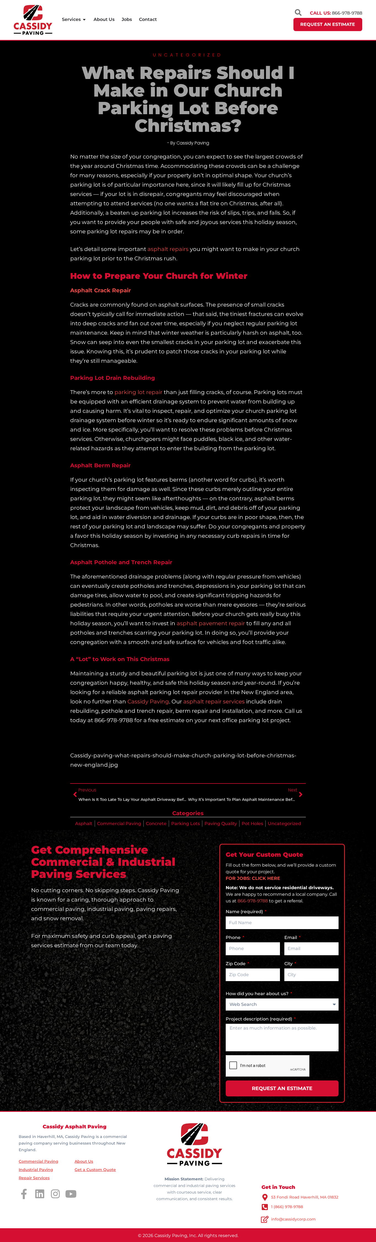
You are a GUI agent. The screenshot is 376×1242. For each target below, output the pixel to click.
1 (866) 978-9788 (287, 1206)
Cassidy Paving (148, 701)
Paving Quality (221, 823)
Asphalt (83, 823)
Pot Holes (252, 823)
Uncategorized (284, 823)
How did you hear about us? (258, 993)
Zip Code (236, 963)
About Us (84, 1161)
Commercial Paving (119, 823)
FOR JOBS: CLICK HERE (253, 878)
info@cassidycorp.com (293, 1219)
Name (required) (245, 911)
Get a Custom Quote (95, 1169)
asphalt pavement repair (211, 623)
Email (291, 937)
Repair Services (34, 1177)
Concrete (156, 823)
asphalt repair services (214, 701)
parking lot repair (138, 392)
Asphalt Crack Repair (100, 290)
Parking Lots (185, 823)
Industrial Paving (36, 1169)
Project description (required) (259, 1019)
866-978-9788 (253, 900)
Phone (234, 937)
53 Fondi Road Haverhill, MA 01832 (304, 1197)
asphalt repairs (168, 249)
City (289, 963)
